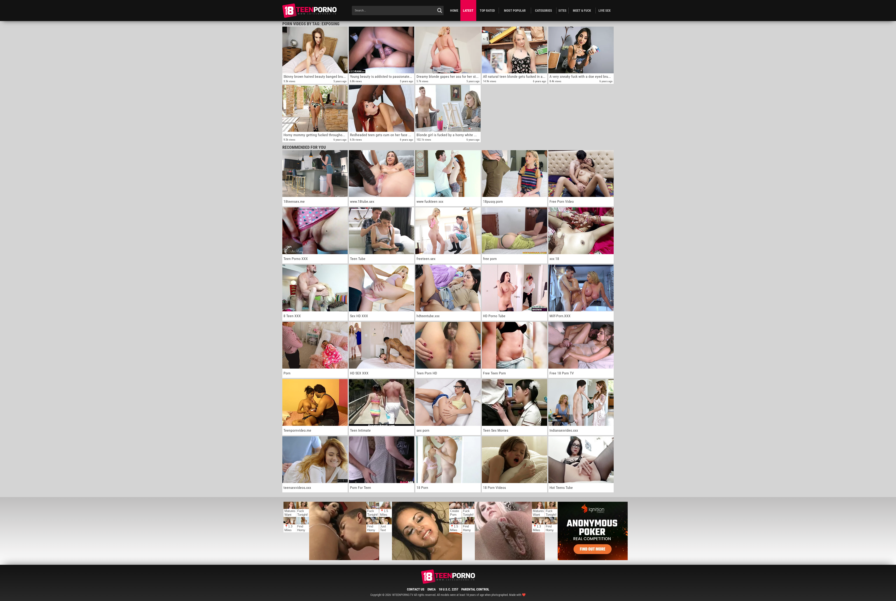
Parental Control (475, 589)
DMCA (431, 589)
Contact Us (415, 589)
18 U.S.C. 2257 (448, 589)
